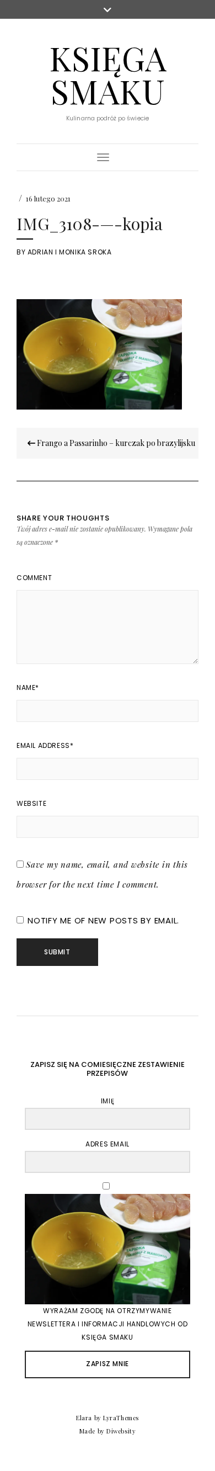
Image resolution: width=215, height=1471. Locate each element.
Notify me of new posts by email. (103, 920)
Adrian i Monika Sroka (70, 252)
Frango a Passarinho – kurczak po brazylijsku (115, 443)
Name (28, 687)
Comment (34, 577)
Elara (84, 1418)
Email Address (45, 745)
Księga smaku (107, 74)
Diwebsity (121, 1431)
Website (31, 803)
